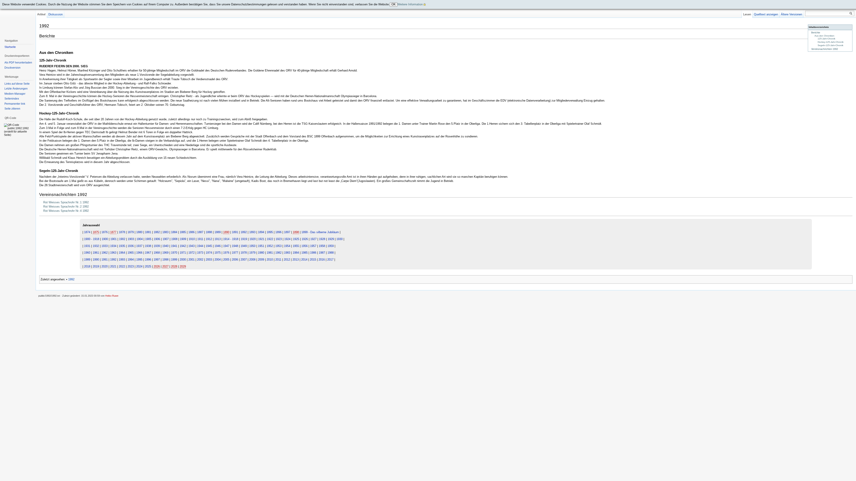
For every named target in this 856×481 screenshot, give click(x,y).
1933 (104, 246)
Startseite (10, 47)
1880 (139, 232)
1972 (191, 252)
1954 (287, 246)
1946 (217, 246)
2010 (270, 259)
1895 (270, 232)
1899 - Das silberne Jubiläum (320, 232)
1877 (113, 232)
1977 (235, 252)
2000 (183, 259)
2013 (295, 259)
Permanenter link (14, 103)
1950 (252, 246)
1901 (113, 239)
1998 (165, 259)
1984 (296, 252)
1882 (157, 232)
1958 (322, 246)
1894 (261, 232)
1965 (131, 252)
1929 (331, 239)
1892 (244, 232)
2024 (139, 266)
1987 (322, 252)
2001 (191, 259)
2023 (131, 266)
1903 (131, 239)
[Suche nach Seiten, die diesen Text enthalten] (851, 13)
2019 (96, 266)
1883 (165, 232)
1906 (157, 239)
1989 (87, 259)
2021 (113, 266)
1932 (96, 246)
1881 (148, 232)
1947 (226, 246)
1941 (174, 246)
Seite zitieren (12, 108)
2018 (87, 266)
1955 (296, 246)
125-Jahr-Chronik (826, 38)
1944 (200, 246)
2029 (183, 266)
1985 (304, 252)
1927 (313, 239)
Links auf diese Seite (17, 83)
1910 (192, 239)
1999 (174, 259)
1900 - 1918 (91, 239)
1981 (270, 252)
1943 (191, 246)
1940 (165, 246)
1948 (235, 246)
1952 (270, 246)
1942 (183, 246)
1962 (104, 252)
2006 (235, 259)
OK (393, 4)
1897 (287, 232)
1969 (165, 252)
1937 (139, 246)
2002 (200, 259)
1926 (305, 239)
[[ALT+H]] (18, 18)
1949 (244, 246)
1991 (104, 259)
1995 (139, 259)
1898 (296, 232)
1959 (330, 246)
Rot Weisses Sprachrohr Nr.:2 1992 (66, 206)
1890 (226, 232)
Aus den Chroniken (824, 36)
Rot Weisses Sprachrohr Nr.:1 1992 (66, 202)
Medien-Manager (14, 93)
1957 (313, 246)
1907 (166, 239)
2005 (226, 259)
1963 (113, 252)
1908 (174, 239)
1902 (122, 239)
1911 (200, 239)
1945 (209, 246)
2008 (252, 259)
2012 (287, 259)
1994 (131, 259)
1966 (139, 252)
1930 (339, 239)
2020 (104, 266)
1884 (174, 232)
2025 (148, 266)
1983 (287, 252)
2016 (322, 259)
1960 (87, 252)
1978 (244, 252)
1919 (244, 239)
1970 (174, 252)
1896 (278, 232)
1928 (322, 239)
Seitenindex (11, 98)
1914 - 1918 (230, 239)
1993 (122, 259)
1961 (96, 252)
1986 (313, 252)
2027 (165, 266)
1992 (113, 259)
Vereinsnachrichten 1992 (824, 49)
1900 (105, 239)
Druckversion (12, 67)
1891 (235, 232)
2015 (313, 259)
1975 (217, 252)
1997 (157, 259)
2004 (217, 259)
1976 (226, 252)
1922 (270, 239)
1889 (217, 232)
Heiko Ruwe (111, 295)
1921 (261, 239)
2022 (122, 266)
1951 (261, 246)
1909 (183, 239)
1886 (191, 232)
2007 (244, 259)
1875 (96, 232)
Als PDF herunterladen (18, 62)
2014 (304, 259)
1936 (131, 246)
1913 (217, 239)
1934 (113, 246)
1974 (209, 252)
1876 (104, 232)
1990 (96, 259)
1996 (148, 259)
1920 (252, 239)
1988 (330, 252)
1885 (183, 232)
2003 (209, 259)
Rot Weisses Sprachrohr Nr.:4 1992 (66, 210)
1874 (87, 232)
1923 (279, 239)
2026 (157, 266)
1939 (157, 246)
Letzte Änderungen (16, 88)
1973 (200, 252)
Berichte (815, 32)
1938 (148, 246)
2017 (330, 259)
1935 (122, 246)
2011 (278, 259)
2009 (261, 259)
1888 (209, 232)
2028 (174, 266)
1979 (252, 252)
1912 (209, 239)
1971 (183, 252)
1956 (304, 246)
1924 (287, 239)
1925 (296, 239)
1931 (87, 246)
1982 (278, 252)
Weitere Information (410, 4)
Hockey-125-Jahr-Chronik (831, 42)
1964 (122, 252)
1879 (131, 232)
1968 (157, 252)
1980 (261, 252)
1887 (200, 232)
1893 (252, 232)
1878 (122, 232)
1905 (148, 239)
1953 (278, 246)
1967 (148, 252)
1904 (139, 239)
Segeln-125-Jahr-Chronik (830, 45)
